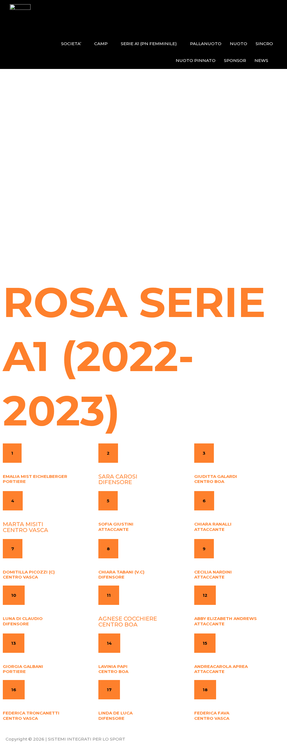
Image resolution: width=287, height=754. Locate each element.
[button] (12, 453)
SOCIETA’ (71, 43)
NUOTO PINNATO (196, 60)
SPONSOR (235, 60)
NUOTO (238, 43)
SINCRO (264, 43)
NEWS (261, 60)
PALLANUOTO (205, 43)
